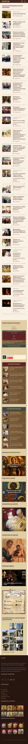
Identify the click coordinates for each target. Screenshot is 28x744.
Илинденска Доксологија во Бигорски (17, 98)
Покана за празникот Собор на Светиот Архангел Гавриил (18, 198)
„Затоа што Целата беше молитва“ (16, 368)
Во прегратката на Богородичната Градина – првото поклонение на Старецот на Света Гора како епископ (19, 86)
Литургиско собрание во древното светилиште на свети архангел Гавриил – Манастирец (18, 160)
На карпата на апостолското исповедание (16, 254)
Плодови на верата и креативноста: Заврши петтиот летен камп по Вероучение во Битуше (19, 34)
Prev (3, 466)
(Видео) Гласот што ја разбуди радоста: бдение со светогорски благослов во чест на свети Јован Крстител (19, 278)
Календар (3, 698)
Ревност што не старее (19, 120)
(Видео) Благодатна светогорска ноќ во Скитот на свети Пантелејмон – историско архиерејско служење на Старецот (19, 72)
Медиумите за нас (5, 696)
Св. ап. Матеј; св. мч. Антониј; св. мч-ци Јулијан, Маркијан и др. (12, 342)
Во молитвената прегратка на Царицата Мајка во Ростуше (17, 374)
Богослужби (4, 689)
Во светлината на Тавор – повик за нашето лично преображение (16, 382)
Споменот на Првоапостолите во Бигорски (18, 241)
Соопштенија (4, 695)
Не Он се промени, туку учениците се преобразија (17, 387)
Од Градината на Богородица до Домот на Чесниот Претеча (19, 305)
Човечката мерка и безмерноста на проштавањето (15, 401)
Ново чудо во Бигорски (14, 490)
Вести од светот (5, 691)
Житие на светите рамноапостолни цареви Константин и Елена (14, 466)
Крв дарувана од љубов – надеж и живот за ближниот (19, 208)
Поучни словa (16, 11)
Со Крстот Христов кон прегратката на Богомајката (19, 23)
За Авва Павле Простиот (19, 13)
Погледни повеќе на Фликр (8, 652)
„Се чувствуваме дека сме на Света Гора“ (18, 291)
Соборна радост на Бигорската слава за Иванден (18, 267)
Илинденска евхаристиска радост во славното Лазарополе (19, 108)
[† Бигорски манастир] (5, 1)
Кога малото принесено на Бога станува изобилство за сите (19, 175)
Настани (3, 693)
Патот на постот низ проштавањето (15, 393)
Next (25, 466)
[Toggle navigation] (25, 1)
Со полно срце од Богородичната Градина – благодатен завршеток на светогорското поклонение (19, 59)
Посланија (15, 288)
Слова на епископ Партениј (17, 118)
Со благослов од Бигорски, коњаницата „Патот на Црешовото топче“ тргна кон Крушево (19, 148)
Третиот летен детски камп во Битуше (19, 187)
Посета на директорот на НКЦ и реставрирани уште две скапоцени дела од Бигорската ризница (19, 219)
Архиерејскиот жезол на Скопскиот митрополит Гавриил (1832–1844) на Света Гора (18, 45)
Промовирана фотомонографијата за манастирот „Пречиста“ (19, 231)
